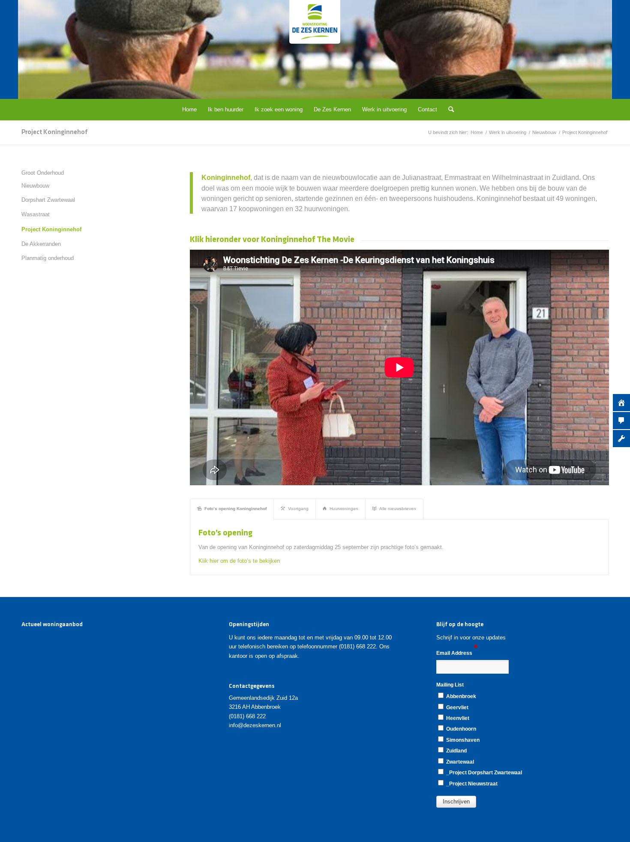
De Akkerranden (41, 244)
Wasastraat (35, 214)
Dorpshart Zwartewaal (48, 200)
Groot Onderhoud (42, 173)
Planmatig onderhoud (47, 258)
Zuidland (456, 751)
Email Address (455, 653)
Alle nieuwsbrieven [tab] (397, 508)
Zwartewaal (459, 762)
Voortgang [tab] (298, 508)
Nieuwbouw (35, 185)
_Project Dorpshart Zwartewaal (483, 773)
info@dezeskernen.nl (255, 725)
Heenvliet (457, 718)
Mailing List (451, 684)
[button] (456, 802)
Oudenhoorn (460, 729)
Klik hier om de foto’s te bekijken (239, 561)
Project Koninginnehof (54, 132)
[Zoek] (448, 109)
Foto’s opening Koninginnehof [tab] (235, 508)
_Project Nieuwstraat (471, 784)
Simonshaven (462, 740)
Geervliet (456, 708)
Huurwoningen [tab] (344, 508)
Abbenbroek (460, 696)
